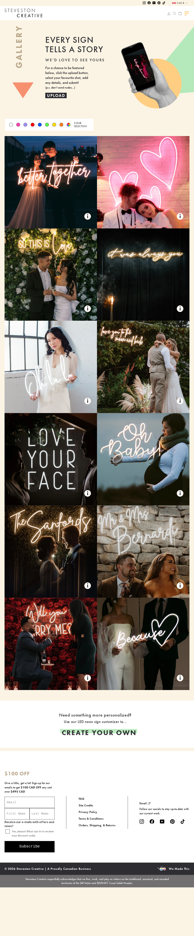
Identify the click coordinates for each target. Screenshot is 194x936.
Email (143, 803)
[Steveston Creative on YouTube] (162, 821)
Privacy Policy (88, 812)
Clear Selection (80, 124)
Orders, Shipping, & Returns (97, 825)
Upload (56, 95)
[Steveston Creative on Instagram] (141, 821)
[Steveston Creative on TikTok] (182, 821)
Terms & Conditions (91, 819)
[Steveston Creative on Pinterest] (172, 821)
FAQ (81, 799)
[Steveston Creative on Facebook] (152, 821)
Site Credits (86, 805)
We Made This (179, 869)
